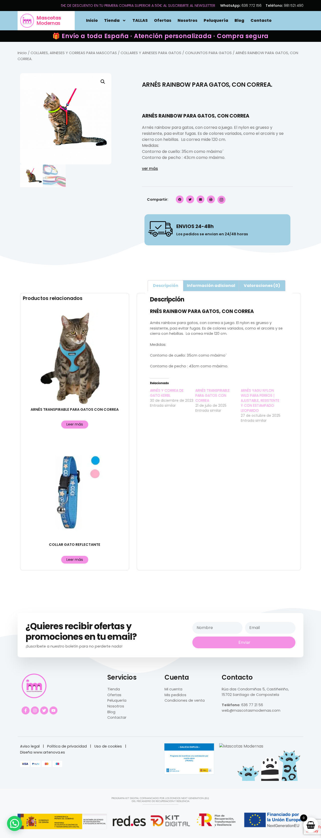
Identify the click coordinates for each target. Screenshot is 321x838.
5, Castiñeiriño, (275, 689)
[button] (102, 81)
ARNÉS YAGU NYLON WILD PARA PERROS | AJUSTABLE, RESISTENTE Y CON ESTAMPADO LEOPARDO (260, 400)
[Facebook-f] (26, 710)
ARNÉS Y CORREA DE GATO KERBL (167, 393)
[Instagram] (35, 710)
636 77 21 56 (252, 704)
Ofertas (162, 20)
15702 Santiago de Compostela (250, 694)
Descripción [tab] (165, 285)
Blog (239, 20)
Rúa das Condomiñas (241, 689)
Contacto (261, 20)
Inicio (92, 20)
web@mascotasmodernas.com (251, 710)
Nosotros (187, 20)
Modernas (49, 21)
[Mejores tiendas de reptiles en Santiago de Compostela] (241, 746)
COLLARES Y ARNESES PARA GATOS (151, 52)
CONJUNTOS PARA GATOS (208, 52)
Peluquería (216, 20)
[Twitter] (44, 710)
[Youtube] (53, 710)
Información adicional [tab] (211, 285)
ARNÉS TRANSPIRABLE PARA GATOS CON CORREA (212, 395)
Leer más (74, 424)
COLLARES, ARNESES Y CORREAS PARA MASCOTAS (74, 52)
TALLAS (140, 20)
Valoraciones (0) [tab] (262, 285)
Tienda (112, 20)
